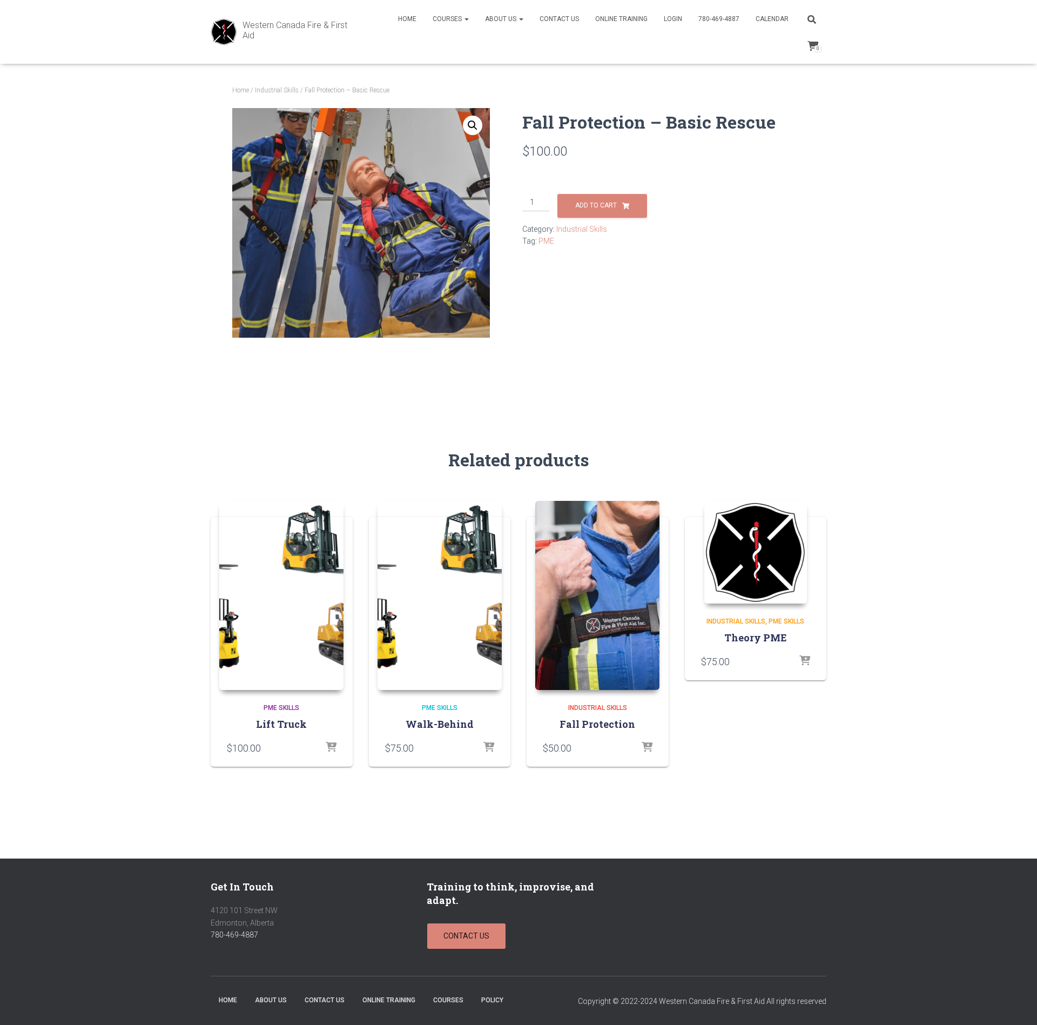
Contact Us (559, 19)
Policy (492, 1000)
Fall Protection (597, 724)
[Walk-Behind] (440, 595)
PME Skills (281, 708)
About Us (501, 19)
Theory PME (755, 637)
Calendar (772, 19)
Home (407, 19)
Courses (448, 19)
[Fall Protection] (597, 595)
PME (546, 241)
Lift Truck (281, 724)
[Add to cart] (331, 747)
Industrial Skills (277, 90)
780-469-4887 (718, 19)
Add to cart (596, 205)
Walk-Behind (440, 724)
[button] (472, 125)
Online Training (621, 19)
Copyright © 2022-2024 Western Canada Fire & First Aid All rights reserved (702, 1001)
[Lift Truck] (281, 595)
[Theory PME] (755, 552)
